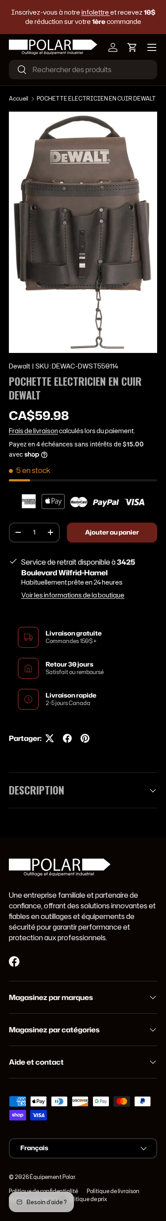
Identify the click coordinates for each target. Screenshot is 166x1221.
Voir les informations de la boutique (72, 595)
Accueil (18, 98)
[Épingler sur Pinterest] (85, 738)
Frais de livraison (33, 430)
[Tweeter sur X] (49, 738)
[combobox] (83, 69)
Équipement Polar (52, 1177)
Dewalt (19, 366)
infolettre (95, 12)
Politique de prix (87, 1199)
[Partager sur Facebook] (67, 738)
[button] (132, 47)
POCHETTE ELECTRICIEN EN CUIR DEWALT (96, 98)
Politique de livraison (113, 1191)
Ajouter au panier (112, 532)
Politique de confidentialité (43, 1191)
